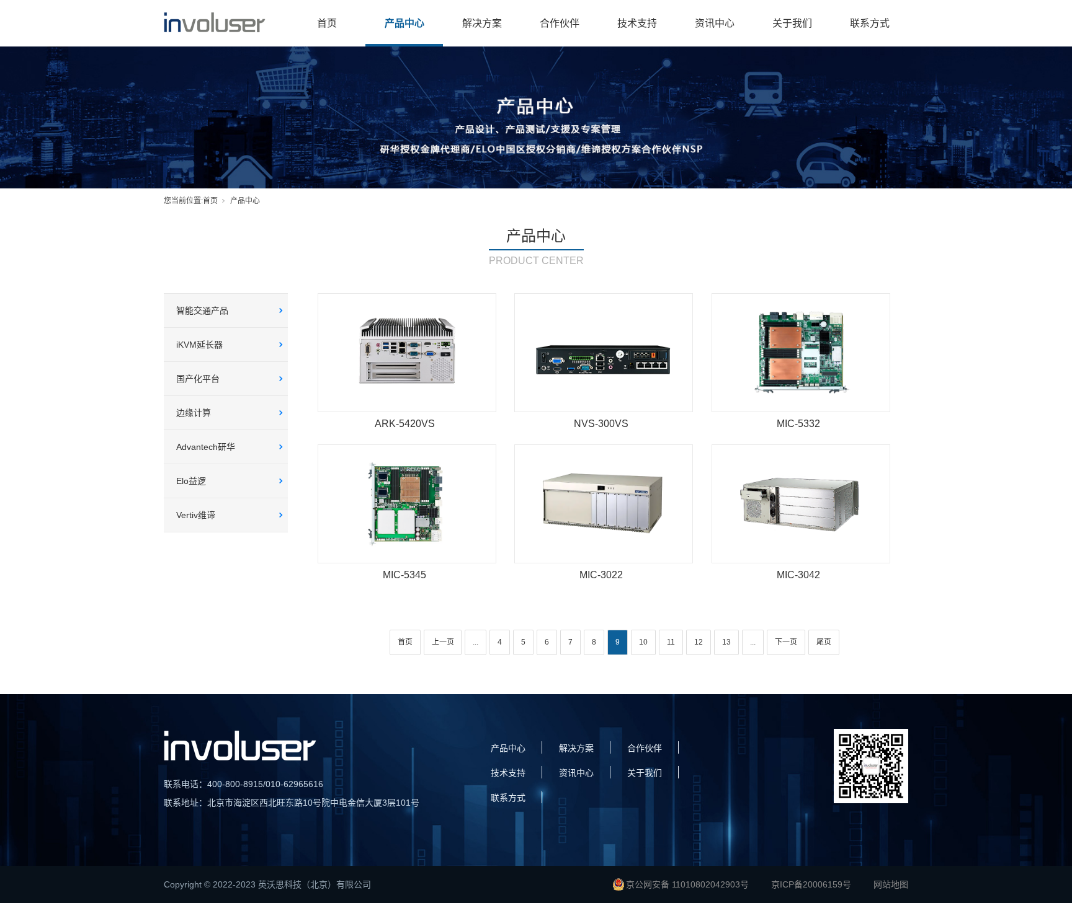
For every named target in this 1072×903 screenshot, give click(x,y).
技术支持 (637, 23)
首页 (327, 23)
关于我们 (792, 23)
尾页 (823, 642)
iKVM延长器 (199, 345)
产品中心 (404, 23)
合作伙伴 (559, 23)
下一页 (786, 642)
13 (726, 642)
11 (671, 642)
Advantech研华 (205, 447)
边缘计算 (193, 413)
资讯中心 (715, 23)
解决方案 (482, 23)
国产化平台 (198, 379)
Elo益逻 (191, 481)
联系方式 (870, 23)
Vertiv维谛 (195, 515)
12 (698, 642)
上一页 (443, 642)
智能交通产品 (202, 310)
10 (643, 642)
